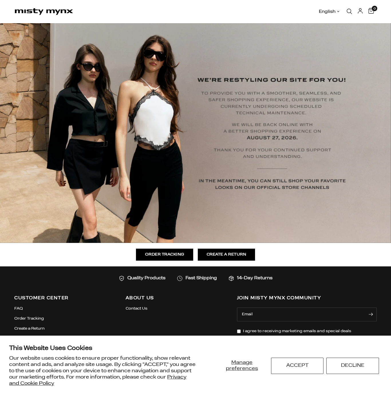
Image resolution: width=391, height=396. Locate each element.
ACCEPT (297, 365)
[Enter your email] (371, 314)
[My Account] (360, 11)
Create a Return (29, 328)
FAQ (18, 308)
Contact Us (136, 308)
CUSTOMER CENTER (41, 298)
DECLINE (352, 365)
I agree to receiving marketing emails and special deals (297, 331)
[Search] (349, 11)
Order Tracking (29, 318)
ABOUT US (140, 298)
